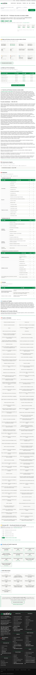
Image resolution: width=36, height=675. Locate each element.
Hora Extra (27, 623)
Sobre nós (29, 669)
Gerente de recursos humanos (30, 659)
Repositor (27, 637)
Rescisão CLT (28, 616)
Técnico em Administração (18, 619)
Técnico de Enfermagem (17, 660)
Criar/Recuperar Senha (23, 0)
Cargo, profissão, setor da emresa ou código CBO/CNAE (7, 8)
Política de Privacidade (23, 669)
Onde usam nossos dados (10, 669)
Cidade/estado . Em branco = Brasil (21, 8)
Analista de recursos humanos (30, 657)
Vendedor (27, 638)
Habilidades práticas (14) (6, 218)
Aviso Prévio (27, 622)
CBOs (27, 3)
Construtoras (4, 651)
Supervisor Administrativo (18, 622)
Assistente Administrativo (18, 616)
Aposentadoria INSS (29, 629)
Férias (26, 626)
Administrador (16, 620)
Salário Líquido (28, 619)
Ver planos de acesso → (19, 71)
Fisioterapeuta (16, 657)
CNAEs (29, 3)
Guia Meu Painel (33, 0)
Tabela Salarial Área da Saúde (18, 663)
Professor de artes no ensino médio (7, 91)
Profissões (24, 3)
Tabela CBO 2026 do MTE (18, 527)
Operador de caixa (28, 635)
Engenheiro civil (4, 650)
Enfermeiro (15, 655)
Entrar (14, 0)
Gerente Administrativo (17, 623)
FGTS (26, 627)
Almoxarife (15, 642)
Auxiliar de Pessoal (29, 656)
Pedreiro (3, 647)
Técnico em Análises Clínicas (18, 659)
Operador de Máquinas (17, 644)
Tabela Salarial (19, 3)
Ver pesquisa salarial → (26, 22)
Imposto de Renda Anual (29, 620)
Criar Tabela (33, 3)
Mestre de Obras (4, 648)
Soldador (15, 638)
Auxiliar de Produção (17, 637)
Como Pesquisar (28, 0)
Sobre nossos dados (3, 669)
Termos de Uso (17, 669)
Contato (2, 671)
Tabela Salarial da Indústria (18, 648)
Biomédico (15, 656)
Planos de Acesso (13, 3)
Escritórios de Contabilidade (30, 660)
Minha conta (17, 0)
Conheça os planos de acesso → (18, 604)
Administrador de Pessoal (30, 652)
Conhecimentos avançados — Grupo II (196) (9, 167)
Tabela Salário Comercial (29, 645)
